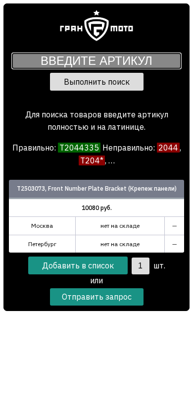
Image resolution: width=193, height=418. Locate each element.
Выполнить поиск (97, 82)
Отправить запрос (97, 297)
